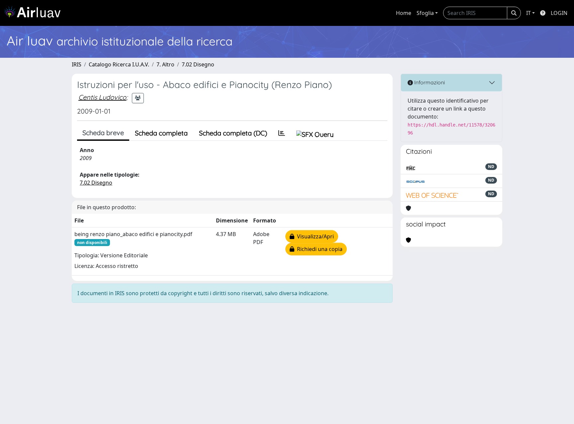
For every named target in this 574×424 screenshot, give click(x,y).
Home (403, 13)
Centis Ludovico (102, 97)
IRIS (76, 64)
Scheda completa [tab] (161, 133)
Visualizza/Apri (314, 236)
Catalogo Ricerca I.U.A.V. (119, 64)
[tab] (282, 133)
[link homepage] (35, 13)
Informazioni (429, 82)
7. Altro (165, 64)
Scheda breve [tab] (103, 132)
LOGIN (559, 13)
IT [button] (528, 13)
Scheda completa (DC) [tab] (233, 133)
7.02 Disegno (198, 64)
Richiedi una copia (318, 249)
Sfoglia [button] (425, 13)
